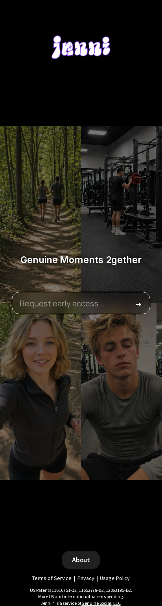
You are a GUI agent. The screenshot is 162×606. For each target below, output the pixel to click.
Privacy (85, 578)
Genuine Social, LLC (100, 603)
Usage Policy (115, 578)
